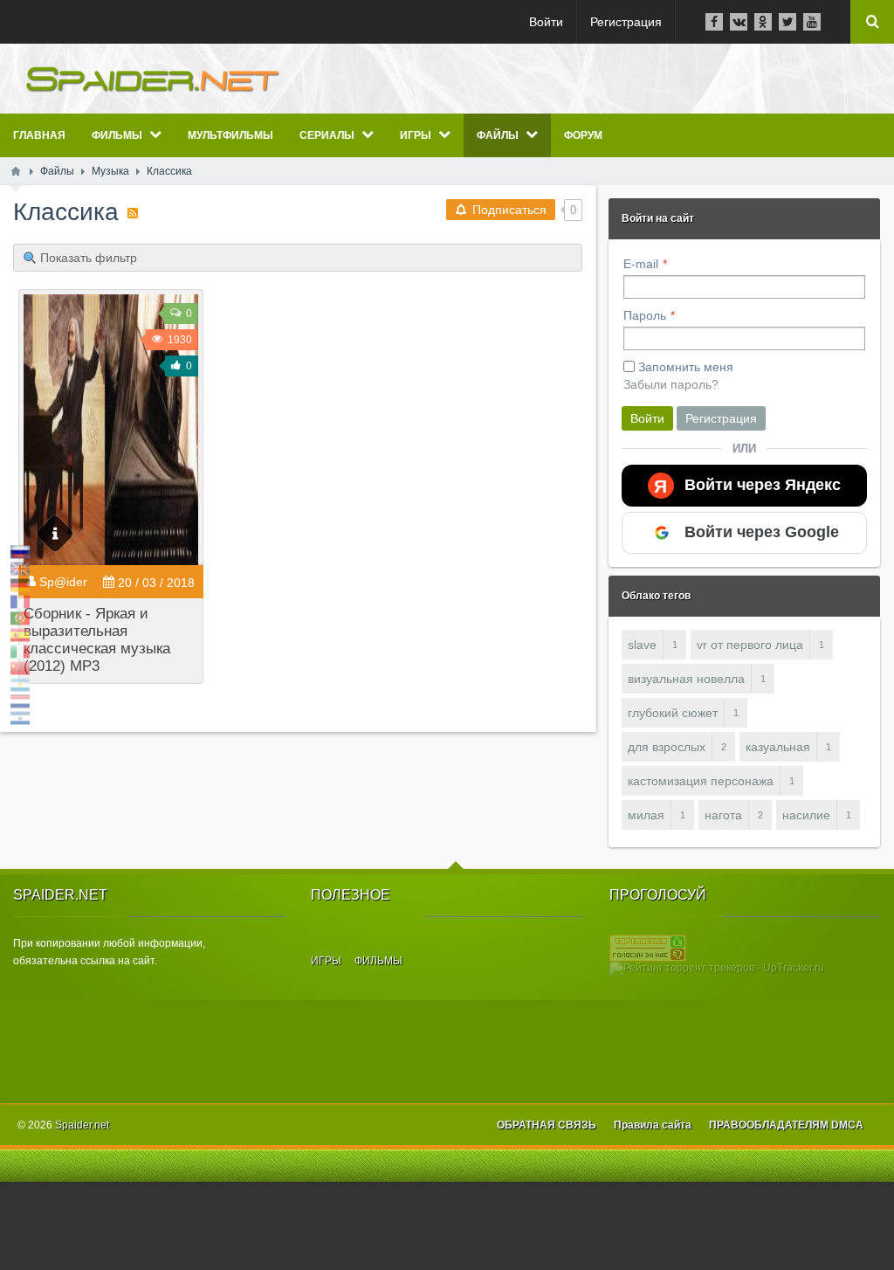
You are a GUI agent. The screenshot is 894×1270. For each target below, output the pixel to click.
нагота (723, 815)
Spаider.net (82, 1125)
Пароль (644, 315)
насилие (806, 815)
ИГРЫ (326, 961)
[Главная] (16, 171)
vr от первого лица (750, 645)
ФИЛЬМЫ (378, 961)
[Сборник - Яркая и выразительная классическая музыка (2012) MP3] (111, 429)
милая (646, 815)
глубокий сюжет (673, 713)
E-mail (640, 264)
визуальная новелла (686, 679)
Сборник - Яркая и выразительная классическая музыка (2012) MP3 (97, 639)
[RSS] (133, 213)
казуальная (778, 747)
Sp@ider (63, 582)
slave (642, 645)
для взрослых (666, 747)
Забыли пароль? (671, 384)
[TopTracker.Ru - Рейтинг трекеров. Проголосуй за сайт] (647, 948)
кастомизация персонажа (701, 781)
